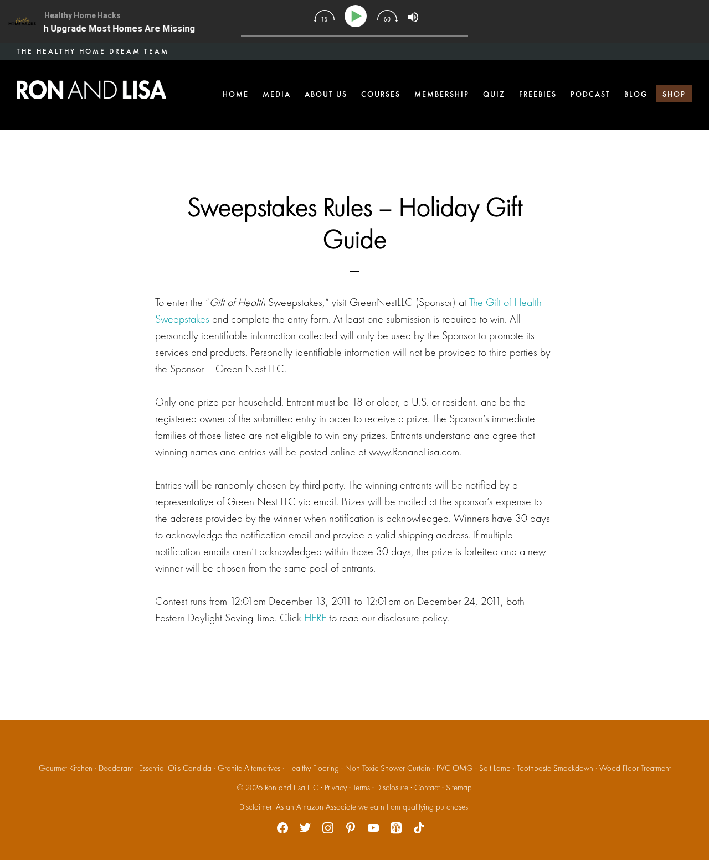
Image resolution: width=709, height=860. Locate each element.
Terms (361, 787)
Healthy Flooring (312, 768)
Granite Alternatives (249, 768)
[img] (324, 16)
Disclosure (392, 787)
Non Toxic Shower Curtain (387, 768)
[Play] (357, 16)
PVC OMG (454, 768)
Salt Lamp (495, 768)
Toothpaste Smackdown (555, 768)
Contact (427, 787)
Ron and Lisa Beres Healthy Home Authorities (91, 89)
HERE (315, 617)
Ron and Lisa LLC (291, 787)
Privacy (336, 787)
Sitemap (459, 787)
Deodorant (116, 768)
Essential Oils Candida (175, 768)
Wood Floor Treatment (635, 768)
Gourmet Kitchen (66, 768)
